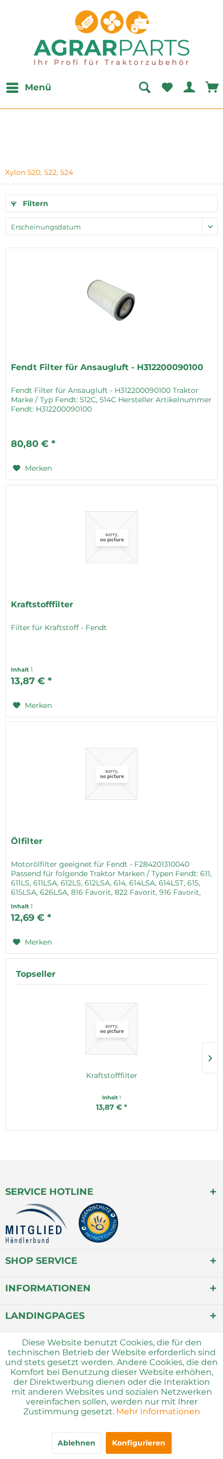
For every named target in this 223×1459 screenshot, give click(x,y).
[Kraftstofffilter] (111, 537)
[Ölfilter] (111, 774)
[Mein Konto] (189, 87)
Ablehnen (76, 1443)
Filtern (34, 203)
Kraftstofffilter (42, 604)
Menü (38, 87)
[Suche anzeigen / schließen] (144, 87)
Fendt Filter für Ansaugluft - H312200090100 (107, 367)
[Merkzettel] (167, 87)
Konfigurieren (138, 1443)
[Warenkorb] (212, 87)
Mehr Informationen (158, 1411)
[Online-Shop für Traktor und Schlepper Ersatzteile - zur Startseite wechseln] (111, 37)
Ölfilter (27, 841)
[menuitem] (28, 87)
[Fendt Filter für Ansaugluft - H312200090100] (111, 300)
